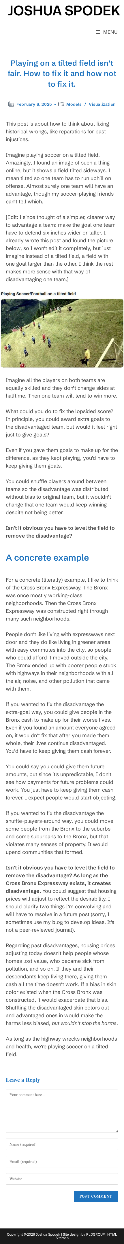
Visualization (102, 104)
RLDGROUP (95, 1234)
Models (74, 104)
